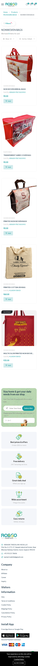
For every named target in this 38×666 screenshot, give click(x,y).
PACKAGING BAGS (10, 15)
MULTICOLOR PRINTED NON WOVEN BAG (20, 353)
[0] (27, 4)
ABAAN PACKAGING (17, 92)
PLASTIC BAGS (7, 152)
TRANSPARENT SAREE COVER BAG (17, 155)
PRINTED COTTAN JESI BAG (14, 287)
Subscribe (28, 408)
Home (5, 12)
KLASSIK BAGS (15, 290)
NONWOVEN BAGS (9, 86)
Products (14, 12)
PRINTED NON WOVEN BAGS (15, 221)
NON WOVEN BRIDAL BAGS (14, 89)
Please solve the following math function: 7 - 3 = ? (18, 414)
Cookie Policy (19, 659)
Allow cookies (19, 663)
